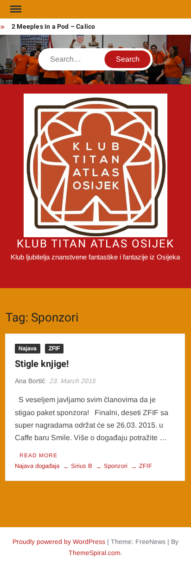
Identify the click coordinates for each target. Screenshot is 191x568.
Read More (38, 455)
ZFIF (54, 348)
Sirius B (81, 465)
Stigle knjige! (42, 364)
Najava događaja (37, 465)
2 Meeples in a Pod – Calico (53, 27)
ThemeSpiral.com (95, 552)
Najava (28, 348)
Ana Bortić (30, 381)
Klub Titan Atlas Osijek (95, 244)
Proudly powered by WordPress (59, 541)
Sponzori (115, 465)
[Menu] (15, 9)
